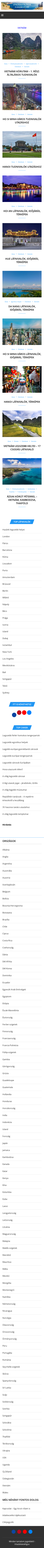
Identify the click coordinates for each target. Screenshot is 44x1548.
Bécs (4, 611)
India (4, 1115)
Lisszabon (7, 563)
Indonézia (7, 1122)
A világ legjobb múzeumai (14, 789)
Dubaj (5, 638)
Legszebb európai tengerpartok (17, 755)
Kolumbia (6, 1192)
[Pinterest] (19, 1532)
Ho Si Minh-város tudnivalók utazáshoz (22, 120)
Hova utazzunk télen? (12, 769)
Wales (5, 1492)
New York (7, 651)
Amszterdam (8, 577)
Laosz (5, 1206)
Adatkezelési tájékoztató (14, 1515)
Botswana (7, 912)
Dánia (5, 954)
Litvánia (6, 1227)
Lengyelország (9, 1213)
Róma (5, 556)
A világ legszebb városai (13, 776)
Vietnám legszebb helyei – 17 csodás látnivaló (22, 447)
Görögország (8, 1066)
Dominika (6, 975)
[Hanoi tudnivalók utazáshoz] (22, 144)
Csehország (7, 947)
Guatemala (7, 1087)
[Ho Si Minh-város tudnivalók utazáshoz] (22, 96)
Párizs (5, 543)
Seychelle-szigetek (11, 1366)
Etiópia (5, 1003)
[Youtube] (25, 1532)
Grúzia (5, 1073)
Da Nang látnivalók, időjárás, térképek (22, 308)
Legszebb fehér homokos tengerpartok (21, 735)
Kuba (4, 1199)
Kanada (5, 1164)
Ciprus (5, 933)
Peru (4, 1345)
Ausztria (6, 877)
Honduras (7, 1101)
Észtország (7, 1017)
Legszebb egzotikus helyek (15, 742)
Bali (4, 672)
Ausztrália (7, 870)
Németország (8, 1303)
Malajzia (6, 1241)
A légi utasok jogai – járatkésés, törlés (20, 783)
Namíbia (6, 1296)
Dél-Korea (7, 968)
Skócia (5, 1373)
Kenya (5, 1178)
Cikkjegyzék (8, 1522)
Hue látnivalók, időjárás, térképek (22, 260)
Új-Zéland (6, 1471)
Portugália (7, 1352)
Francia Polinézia (10, 1045)
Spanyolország (9, 1380)
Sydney (5, 692)
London (6, 536)
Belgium (6, 891)
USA (4, 1457)
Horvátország (8, 1108)
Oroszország (8, 1331)
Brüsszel (6, 583)
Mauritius (6, 1261)
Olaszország (8, 1324)
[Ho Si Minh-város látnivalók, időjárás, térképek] (22, 331)
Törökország (8, 1443)
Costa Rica (7, 940)
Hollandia (6, 1094)
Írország (6, 1136)
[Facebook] (14, 1532)
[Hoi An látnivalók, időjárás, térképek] (22, 188)
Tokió (4, 685)
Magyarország (9, 1234)
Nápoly (5, 604)
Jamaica (6, 1150)
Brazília (5, 919)
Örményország (9, 1338)
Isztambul (7, 645)
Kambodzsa (7, 1157)
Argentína (7, 863)
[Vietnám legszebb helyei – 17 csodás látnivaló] (22, 424)
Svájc (4, 1394)
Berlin (5, 590)
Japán (5, 1143)
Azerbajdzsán (8, 884)
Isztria (5, 624)
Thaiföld (6, 1436)
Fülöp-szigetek (9, 1052)
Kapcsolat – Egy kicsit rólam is (16, 1508)
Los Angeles (8, 658)
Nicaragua (7, 1310)
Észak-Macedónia (10, 1010)
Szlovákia (6, 1422)
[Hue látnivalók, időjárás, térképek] (22, 236)
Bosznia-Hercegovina (12, 905)
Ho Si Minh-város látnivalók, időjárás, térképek (22, 355)
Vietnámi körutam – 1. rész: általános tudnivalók (22, 73)
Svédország (7, 1401)
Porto (5, 570)
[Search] (41, 15)
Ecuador (6, 982)
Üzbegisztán (8, 1478)
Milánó (5, 597)
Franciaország (9, 1038)
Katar (4, 1171)
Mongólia (6, 1283)
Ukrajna (6, 1450)
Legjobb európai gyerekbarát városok (20, 749)
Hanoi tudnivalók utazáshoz (22, 166)
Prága (5, 617)
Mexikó (5, 1275)
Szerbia (5, 1408)
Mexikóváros (8, 665)
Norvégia (6, 1317)
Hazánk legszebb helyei (13, 529)
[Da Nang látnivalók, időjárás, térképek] (22, 284)
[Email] (30, 1532)
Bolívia (5, 898)
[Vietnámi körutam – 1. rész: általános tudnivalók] (22, 46)
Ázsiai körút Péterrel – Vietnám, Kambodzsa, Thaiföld (22, 500)
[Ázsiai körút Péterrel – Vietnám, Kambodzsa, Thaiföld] (22, 471)
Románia (6, 1359)
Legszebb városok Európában (16, 762)
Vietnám (6, 1485)
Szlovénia (6, 1429)
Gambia (6, 1059)
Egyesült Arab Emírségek (14, 989)
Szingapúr (7, 678)
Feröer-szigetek (9, 1024)
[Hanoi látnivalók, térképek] (22, 379)
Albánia (5, 849)
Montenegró (8, 1289)
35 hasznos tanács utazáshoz (16, 807)
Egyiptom (6, 996)
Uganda (6, 1464)
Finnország (7, 1031)
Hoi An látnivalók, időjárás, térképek (22, 212)
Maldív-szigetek (9, 1248)
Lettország (7, 1220)
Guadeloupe (8, 1080)
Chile (4, 926)
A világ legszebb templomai (15, 814)
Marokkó (6, 1255)
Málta (5, 1268)
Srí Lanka (6, 1387)
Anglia (5, 856)
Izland (5, 631)
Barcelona (7, 550)
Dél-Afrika (7, 961)
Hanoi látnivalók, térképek (22, 401)
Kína (4, 1185)
